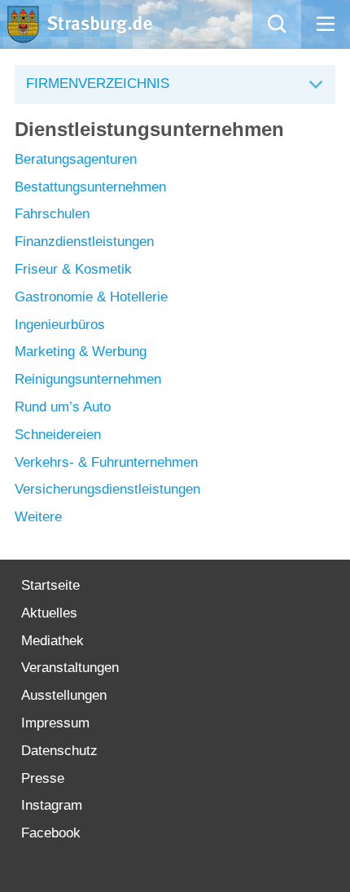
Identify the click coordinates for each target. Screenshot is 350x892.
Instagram (51, 805)
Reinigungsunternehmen (88, 379)
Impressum (55, 723)
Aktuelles (49, 613)
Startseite (50, 585)
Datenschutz (59, 750)
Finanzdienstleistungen (84, 241)
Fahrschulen (52, 214)
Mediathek (52, 640)
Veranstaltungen (70, 667)
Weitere (38, 517)
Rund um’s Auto (63, 407)
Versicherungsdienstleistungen (107, 489)
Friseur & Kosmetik (73, 269)
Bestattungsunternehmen (90, 187)
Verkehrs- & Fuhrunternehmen (106, 462)
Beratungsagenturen (76, 159)
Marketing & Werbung (81, 351)
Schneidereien (58, 434)
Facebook (51, 833)
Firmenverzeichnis (97, 83)
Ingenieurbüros (60, 324)
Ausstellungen (64, 695)
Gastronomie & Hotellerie (91, 297)
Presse (42, 778)
